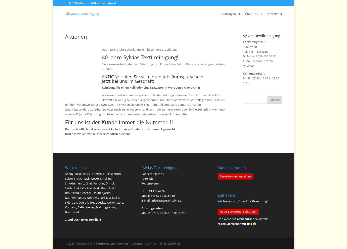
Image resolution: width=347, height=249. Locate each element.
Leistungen (228, 14)
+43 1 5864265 (258, 51)
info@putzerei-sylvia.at (166, 200)
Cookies (122, 243)
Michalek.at (172, 243)
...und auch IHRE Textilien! (83, 219)
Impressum (106, 243)
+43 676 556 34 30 (264, 56)
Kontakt (272, 14)
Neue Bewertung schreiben (238, 211)
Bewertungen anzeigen (235, 176)
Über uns (251, 14)
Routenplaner (150, 183)
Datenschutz (140, 243)
